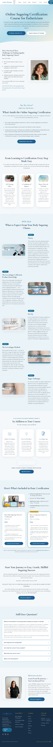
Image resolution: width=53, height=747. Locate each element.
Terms (29, 730)
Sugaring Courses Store (42, 550)
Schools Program (19, 726)
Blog (29, 2)
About (19, 2)
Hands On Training (19, 724)
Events (24, 2)
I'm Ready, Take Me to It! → (16, 33)
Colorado (43, 723)
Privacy (29, 733)
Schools (45, 2)
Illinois (47, 723)
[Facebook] (3, 734)
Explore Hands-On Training (36, 33)
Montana (43, 725)
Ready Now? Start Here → (26, 141)
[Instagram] (5, 734)
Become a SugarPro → (26, 597)
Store (40, 2)
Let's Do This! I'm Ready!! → (13, 543)
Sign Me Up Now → (27, 471)
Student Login (6, 730)
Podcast (34, 2)
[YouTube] (8, 734)
